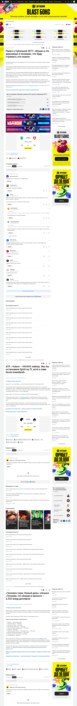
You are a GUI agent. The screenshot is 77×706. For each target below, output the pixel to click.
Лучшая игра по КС (14, 176)
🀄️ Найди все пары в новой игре (13, 381)
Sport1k (11, 260)
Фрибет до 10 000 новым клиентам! (18, 460)
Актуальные (20, 166)
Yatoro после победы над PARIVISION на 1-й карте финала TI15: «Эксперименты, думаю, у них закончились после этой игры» (26, 494)
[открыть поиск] (65, 1)
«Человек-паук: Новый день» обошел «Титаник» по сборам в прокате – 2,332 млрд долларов (29, 586)
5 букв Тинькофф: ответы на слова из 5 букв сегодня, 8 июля (19, 322)
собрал (40, 638)
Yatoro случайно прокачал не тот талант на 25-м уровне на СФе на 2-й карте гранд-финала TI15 (26, 488)
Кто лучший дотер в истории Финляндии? (59, 488)
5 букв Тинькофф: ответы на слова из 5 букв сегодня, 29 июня (19, 342)
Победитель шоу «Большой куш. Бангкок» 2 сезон (61, 592)
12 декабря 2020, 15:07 (14, 261)
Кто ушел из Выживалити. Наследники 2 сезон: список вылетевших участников (60, 645)
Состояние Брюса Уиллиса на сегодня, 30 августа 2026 (61, 617)
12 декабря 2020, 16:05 (15, 209)
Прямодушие (13, 250)
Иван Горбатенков (14, 153)
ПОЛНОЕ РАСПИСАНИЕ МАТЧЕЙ (38, 42)
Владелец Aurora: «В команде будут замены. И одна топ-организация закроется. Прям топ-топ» (61, 398)
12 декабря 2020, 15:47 (14, 271)
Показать (48, 213)
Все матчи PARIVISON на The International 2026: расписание (18, 534)
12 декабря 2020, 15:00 (14, 251)
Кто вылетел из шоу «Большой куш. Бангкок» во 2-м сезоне (59, 598)
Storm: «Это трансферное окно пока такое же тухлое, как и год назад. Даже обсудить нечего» (61, 406)
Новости (12, 44)
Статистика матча (16, 39)
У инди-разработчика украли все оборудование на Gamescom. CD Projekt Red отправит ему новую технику (61, 120)
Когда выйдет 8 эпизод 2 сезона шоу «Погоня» (60, 605)
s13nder (11, 194)
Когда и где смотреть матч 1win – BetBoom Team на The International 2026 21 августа (24, 578)
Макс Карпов (13, 239)
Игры (9, 44)
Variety (11, 680)
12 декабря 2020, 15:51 (14, 241)
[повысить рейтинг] (44, 191)
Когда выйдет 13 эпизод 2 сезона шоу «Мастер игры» (60, 638)
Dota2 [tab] (10, 24)
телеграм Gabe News (14, 436)
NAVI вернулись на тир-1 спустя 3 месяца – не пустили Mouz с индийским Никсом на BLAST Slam (61, 421)
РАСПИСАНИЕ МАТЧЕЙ (10, 21)
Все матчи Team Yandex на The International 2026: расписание (19, 544)
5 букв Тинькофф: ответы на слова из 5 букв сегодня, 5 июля (19, 332)
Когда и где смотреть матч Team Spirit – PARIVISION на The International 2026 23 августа (24, 549)
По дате (8, 166)
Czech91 (12, 279)
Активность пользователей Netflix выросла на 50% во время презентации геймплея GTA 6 (61, 652)
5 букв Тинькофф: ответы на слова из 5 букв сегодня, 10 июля (19, 313)
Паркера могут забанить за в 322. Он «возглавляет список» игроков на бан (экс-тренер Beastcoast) (61, 390)
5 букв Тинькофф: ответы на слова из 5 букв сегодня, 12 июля (19, 308)
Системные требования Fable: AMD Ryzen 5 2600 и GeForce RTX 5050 (61, 73)
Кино (9, 586)
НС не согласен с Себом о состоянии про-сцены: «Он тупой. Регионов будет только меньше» (61, 429)
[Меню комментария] (49, 185)
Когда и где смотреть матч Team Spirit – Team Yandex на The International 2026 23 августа (25, 554)
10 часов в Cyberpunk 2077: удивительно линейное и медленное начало (22, 89)
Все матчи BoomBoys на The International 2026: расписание (18, 559)
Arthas (15, 62)
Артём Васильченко (15, 434)
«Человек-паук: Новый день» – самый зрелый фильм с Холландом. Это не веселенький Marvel (28, 656)
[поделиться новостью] (49, 48)
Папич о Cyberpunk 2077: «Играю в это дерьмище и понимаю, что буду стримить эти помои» (29, 44)
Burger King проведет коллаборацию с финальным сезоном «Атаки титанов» (60, 611)
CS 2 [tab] (7, 24)
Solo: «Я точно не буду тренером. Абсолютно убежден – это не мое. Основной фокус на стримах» (59, 382)
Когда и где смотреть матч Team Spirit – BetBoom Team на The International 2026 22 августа (25, 564)
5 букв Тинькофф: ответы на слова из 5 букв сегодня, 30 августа (61, 95)
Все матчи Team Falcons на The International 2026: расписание (19, 569)
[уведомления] (68, 1)
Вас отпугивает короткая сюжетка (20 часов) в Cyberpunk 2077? (27, 94)
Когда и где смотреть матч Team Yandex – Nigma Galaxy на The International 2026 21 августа (25, 573)
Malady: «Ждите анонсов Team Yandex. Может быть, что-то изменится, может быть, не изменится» (61, 413)
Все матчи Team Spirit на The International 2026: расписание (18, 539)
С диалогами (46, 166)
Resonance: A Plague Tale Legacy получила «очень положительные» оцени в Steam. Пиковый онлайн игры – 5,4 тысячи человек (61, 81)
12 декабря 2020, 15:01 (14, 186)
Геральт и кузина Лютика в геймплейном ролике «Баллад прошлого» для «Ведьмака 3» (61, 51)
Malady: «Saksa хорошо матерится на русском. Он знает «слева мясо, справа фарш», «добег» (60, 437)
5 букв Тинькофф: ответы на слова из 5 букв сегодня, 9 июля (19, 318)
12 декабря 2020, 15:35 (14, 196)
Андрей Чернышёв (15, 221)
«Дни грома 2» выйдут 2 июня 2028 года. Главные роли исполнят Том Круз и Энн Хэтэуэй (60, 625)
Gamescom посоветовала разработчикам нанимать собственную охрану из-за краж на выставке (61, 59)
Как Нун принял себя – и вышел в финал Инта (16, 411)
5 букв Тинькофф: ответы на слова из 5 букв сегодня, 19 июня (19, 352)
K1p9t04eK (12, 269)
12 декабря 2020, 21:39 (14, 280)
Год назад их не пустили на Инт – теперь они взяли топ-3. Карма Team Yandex (24, 408)
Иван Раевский (14, 208)
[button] (49, 185)
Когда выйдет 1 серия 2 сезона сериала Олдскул (60, 632)
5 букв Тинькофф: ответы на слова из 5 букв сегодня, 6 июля (19, 327)
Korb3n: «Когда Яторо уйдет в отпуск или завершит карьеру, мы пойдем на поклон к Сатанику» (61, 366)
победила (22, 398)
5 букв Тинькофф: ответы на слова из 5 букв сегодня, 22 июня (19, 347)
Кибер (7, 44)
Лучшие (14, 166)
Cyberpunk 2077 (9, 63)
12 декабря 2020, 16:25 (15, 223)
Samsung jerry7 (13, 185)
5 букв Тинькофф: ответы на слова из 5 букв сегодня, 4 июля (19, 337)
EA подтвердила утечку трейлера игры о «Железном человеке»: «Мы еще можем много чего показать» (60, 103)
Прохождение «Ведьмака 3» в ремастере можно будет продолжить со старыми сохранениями (61, 67)
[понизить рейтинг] (49, 191)
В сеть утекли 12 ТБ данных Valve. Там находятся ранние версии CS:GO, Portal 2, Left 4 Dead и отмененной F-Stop (61, 89)
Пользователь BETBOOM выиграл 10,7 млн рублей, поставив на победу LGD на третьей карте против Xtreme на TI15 (27, 500)
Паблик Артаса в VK (13, 154)
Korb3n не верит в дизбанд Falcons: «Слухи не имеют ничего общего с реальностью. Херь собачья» (61, 374)
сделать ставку (28, 148)
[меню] (11, 1)
